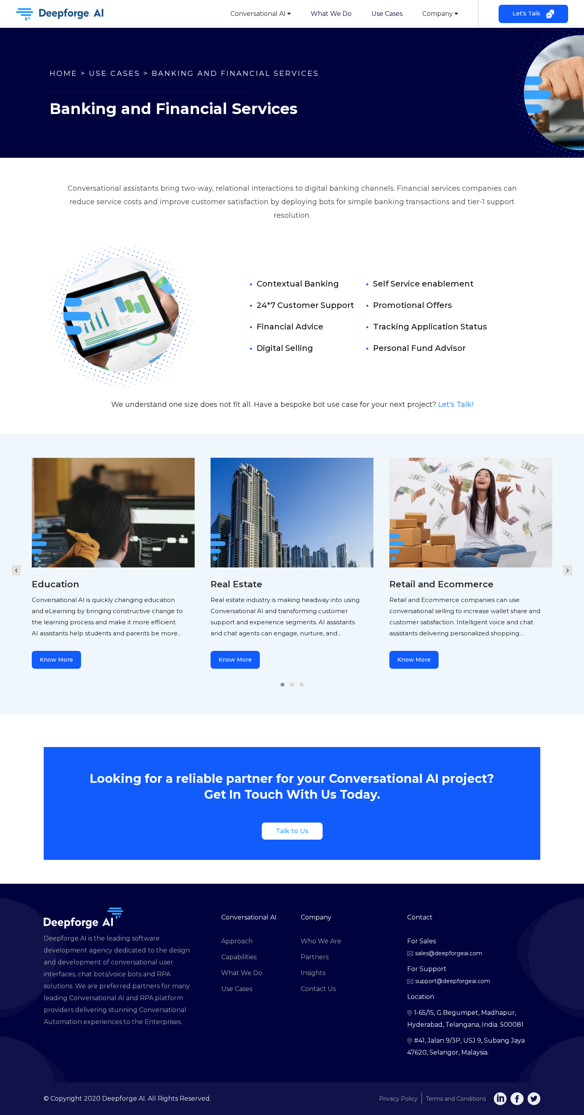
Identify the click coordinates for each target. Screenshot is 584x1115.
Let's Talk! (455, 404)
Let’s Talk (526, 13)
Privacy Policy (398, 1098)
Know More (56, 659)
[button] (282, 685)
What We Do (331, 13)
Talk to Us (292, 831)
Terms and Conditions (456, 1098)
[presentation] (16, 564)
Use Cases (386, 13)
